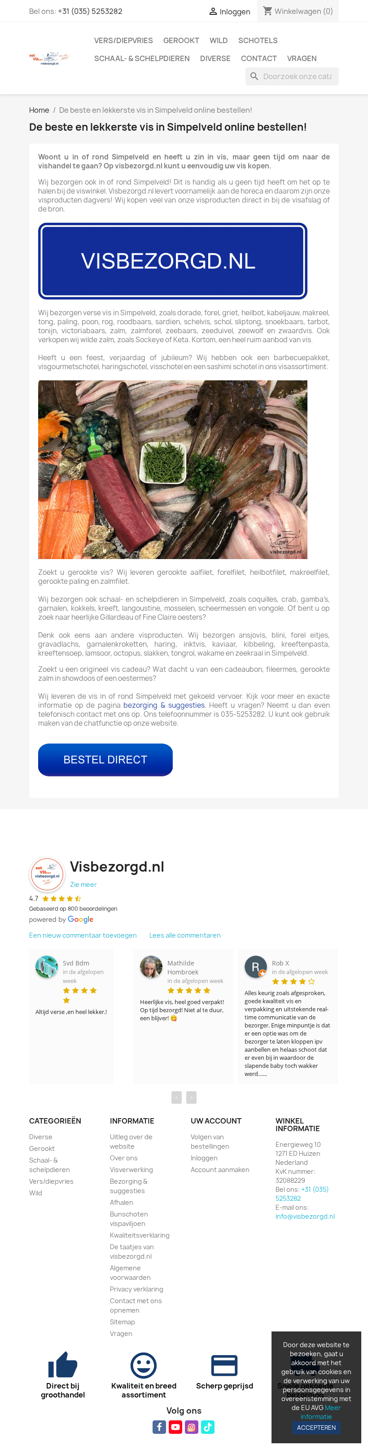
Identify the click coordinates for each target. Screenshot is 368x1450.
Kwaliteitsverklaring (140, 1235)
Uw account (216, 1121)
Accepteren (316, 1428)
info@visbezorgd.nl (305, 1216)
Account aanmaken (220, 1169)
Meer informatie (321, 1412)
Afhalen (121, 1202)
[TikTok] (208, 1427)
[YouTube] (175, 1427)
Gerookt (181, 40)
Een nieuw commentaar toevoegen (83, 935)
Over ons (124, 1158)
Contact (259, 58)
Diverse (215, 58)
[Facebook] (159, 1427)
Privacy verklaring (136, 1289)
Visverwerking (131, 1169)
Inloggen (204, 1158)
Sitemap (122, 1322)
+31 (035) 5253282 (90, 11)
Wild (219, 40)
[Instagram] (191, 1427)
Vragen (302, 58)
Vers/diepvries (123, 40)
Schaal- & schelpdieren (142, 58)
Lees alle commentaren (185, 935)
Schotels (258, 40)
